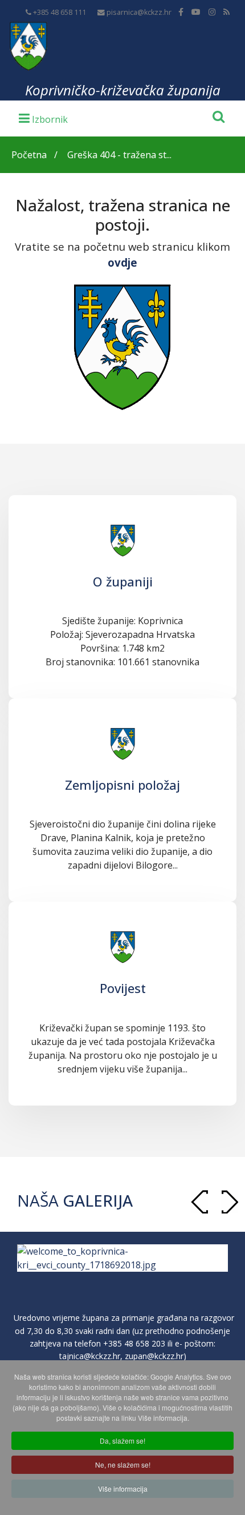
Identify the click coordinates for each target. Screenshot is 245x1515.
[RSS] (226, 11)
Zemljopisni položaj (122, 784)
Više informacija (123, 1488)
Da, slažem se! (122, 1440)
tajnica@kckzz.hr (89, 1356)
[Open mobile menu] (43, 117)
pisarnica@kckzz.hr (139, 12)
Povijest (123, 987)
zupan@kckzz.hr (154, 1356)
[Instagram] (212, 11)
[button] (229, 1201)
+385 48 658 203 (134, 1343)
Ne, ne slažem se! (122, 1464)
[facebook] (180, 11)
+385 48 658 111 (59, 12)
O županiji (123, 581)
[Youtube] (196, 11)
